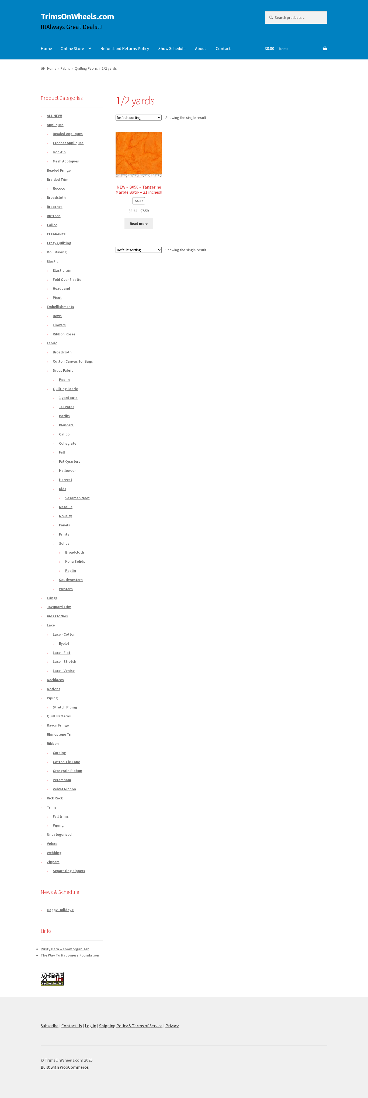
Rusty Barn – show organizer (65, 949)
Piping (52, 698)
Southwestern (71, 579)
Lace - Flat (61, 652)
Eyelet (64, 643)
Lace (51, 625)
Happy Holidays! (60, 909)
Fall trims (61, 816)
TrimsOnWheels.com (77, 16)
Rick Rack (55, 798)
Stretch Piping (65, 707)
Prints (64, 534)
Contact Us (71, 1025)
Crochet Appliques (68, 142)
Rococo (59, 188)
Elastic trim (62, 270)
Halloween (68, 470)
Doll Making (57, 252)
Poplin (64, 379)
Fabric (66, 68)
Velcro (52, 843)
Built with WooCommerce (64, 1067)
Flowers (59, 325)
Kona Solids (75, 561)
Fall (62, 452)
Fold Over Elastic (67, 279)
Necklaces (55, 679)
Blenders (66, 425)
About (200, 48)
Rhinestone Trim (61, 734)
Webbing (54, 852)
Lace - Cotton (64, 634)
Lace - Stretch (64, 661)
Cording (59, 752)
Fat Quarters (69, 461)
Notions (53, 688)
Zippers (53, 861)
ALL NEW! (54, 115)
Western (66, 588)
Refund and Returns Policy (124, 48)
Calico (52, 224)
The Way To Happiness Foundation (70, 955)
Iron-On (59, 152)
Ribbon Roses (64, 334)
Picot (57, 297)
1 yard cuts (68, 397)
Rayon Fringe (58, 725)
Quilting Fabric (86, 68)
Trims (52, 807)
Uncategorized (59, 834)
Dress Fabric (63, 370)
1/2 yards (66, 406)
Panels (64, 525)
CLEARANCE (56, 234)
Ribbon (53, 743)
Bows (57, 315)
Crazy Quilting (59, 242)
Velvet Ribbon (64, 789)
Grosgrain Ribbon (67, 770)
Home (46, 48)
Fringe (52, 598)
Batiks (64, 415)
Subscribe (49, 1025)
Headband (61, 288)
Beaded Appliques (68, 133)
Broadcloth (56, 197)
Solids (64, 543)
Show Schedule (172, 48)
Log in (90, 1025)
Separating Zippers (69, 870)
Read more (139, 223)
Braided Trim (57, 179)
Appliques (55, 124)
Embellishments (60, 306)
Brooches (55, 206)
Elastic (52, 261)
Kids (62, 488)
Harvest (65, 479)
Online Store (72, 48)
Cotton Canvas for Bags (73, 361)
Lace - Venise (64, 670)
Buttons (54, 215)
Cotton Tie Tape (66, 761)
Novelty (65, 515)
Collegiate (67, 443)
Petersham (62, 779)
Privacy (172, 1025)
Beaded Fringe (59, 170)
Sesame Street (77, 497)
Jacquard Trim (59, 606)
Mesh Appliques (66, 161)
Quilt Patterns (59, 716)
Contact (223, 48)
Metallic (65, 506)
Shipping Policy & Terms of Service (130, 1025)
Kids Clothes (57, 616)
